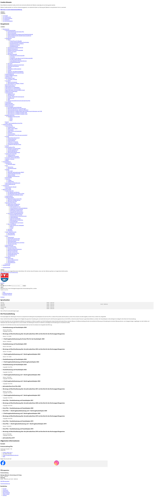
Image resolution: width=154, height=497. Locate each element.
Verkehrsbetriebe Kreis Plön (14, 173)
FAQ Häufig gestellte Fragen (16, 210)
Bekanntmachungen (9, 104)
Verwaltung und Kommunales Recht (16, 65)
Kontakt (4, 488)
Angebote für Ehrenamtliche (16, 209)
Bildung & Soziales (7, 189)
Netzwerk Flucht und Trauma (16, 222)
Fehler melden (6, 494)
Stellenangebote (11, 155)
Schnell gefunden (9, 92)
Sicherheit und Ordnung (13, 66)
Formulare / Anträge (12, 79)
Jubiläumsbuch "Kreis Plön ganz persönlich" (17, 135)
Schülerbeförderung (12, 254)
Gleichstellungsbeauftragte (14, 152)
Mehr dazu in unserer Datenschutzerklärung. (11, 9)
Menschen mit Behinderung (14, 200)
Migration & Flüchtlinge (10, 202)
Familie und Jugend (12, 51)
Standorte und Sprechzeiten (14, 148)
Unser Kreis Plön (9, 126)
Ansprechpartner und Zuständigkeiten (18, 208)
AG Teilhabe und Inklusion (13, 192)
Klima (6, 165)
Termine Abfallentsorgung (11, 75)
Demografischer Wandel (10, 187)
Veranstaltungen (9, 103)
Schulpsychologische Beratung (15, 249)
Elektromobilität (11, 175)
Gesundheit (10, 53)
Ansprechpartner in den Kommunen (18, 216)
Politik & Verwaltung (7, 124)
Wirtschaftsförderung (10, 184)
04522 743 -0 (7, 452)
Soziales (9, 67)
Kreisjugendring (11, 234)
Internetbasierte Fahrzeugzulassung (18, 61)
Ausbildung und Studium (13, 156)
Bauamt (7, 122)
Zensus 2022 (8, 188)
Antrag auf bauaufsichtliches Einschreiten (19, 42)
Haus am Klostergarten (13, 259)
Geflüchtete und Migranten (14, 204)
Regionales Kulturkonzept (13, 240)
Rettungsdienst (11, 261)
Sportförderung (11, 256)
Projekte (9, 180)
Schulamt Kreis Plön (12, 248)
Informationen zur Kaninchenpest (13, 88)
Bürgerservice (6, 29)
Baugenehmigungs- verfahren (17, 43)
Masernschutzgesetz (12, 82)
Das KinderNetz (11, 233)
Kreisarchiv (7, 263)
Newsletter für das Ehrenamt (16, 212)
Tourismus (7, 179)
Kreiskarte (10, 132)
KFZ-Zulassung (11, 95)
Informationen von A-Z (15, 206)
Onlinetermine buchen (10, 30)
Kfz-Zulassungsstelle (12, 54)
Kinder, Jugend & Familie (10, 232)
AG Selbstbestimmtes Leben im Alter (16, 193)
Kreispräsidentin (11, 140)
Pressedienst (8, 102)
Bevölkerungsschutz (9, 115)
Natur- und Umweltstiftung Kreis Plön (13, 123)
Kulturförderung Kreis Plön (14, 238)
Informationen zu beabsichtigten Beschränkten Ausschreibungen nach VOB (25, 111)
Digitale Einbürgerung (13, 49)
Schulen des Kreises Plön (13, 253)
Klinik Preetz (10, 258)
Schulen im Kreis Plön (13, 252)
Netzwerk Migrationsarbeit (16, 214)
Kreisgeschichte (11, 127)
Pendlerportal (11, 98)
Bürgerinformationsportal (13, 137)
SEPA (9, 99)
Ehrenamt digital (11, 164)
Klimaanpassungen (12, 168)
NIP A (11, 118)
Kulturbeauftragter (12, 241)
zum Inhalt (5, 15)
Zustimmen (3, 13)
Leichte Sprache (6, 267)
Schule (11, 228)
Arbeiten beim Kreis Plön (11, 153)
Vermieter (10, 229)
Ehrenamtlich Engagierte (13, 205)
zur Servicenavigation (8, 21)
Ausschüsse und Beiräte (13, 143)
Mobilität (7, 169)
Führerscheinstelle (12, 33)
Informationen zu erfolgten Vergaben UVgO (17, 114)
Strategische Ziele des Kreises (14, 144)
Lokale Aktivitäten (14, 217)
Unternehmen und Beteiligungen (12, 183)
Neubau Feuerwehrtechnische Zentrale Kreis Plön (19, 100)
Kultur (6, 236)
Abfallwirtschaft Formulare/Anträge (16, 72)
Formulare (12, 57)
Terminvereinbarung (5, 483)
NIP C (11, 120)
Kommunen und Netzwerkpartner (15, 213)
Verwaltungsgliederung (13, 149)
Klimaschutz (10, 167)
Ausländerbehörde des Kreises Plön (16, 31)
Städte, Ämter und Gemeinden (15, 131)
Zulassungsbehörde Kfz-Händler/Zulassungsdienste (19, 35)
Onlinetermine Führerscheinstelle (15, 50)
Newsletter (10, 230)
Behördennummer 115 (10, 84)
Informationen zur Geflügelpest (12, 87)
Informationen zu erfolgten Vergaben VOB (17, 112)
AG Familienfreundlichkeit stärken (15, 195)
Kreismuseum (11, 237)
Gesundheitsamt (11, 262)
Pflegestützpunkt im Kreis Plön (15, 198)
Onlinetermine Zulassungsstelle (17, 55)
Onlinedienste (8, 38)
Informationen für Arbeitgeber (17, 225)
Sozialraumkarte (9, 196)
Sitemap (5, 495)
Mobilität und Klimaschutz (14, 176)
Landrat (7, 145)
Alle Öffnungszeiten (4, 481)
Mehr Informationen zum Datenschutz (9, 272)
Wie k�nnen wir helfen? (5, 285)
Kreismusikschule (9, 245)
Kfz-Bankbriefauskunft (15, 62)
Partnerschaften (11, 133)
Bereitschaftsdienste (12, 151)
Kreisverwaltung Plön (10, 147)
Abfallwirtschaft (8, 76)
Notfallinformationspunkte (14, 116)
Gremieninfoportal (12, 139)
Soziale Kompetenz (9, 197)
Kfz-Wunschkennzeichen (15, 59)
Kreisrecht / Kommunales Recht (12, 157)
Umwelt (9, 70)
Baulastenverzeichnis (15, 45)
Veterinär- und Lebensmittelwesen (15, 71)
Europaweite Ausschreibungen (15, 107)
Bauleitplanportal (14, 46)
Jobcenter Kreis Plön (12, 201)
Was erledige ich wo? (10, 78)
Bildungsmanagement (13, 250)
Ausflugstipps (11, 181)
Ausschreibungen (9, 106)
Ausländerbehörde (9, 74)
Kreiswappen (11, 130)
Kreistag (7, 136)
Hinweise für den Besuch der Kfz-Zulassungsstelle (21, 58)
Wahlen (7, 160)
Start (4, 292)
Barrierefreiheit (6, 492)
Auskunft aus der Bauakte (16, 41)
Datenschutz (6, 491)
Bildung (12, 226)
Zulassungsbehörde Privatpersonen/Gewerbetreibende (20, 34)
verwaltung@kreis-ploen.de (10, 455)
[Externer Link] (3, 463)
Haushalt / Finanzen (9, 159)
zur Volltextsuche (7, 17)
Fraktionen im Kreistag (13, 141)
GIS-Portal (10, 63)
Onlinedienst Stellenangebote (14, 69)
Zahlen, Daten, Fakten (13, 128)
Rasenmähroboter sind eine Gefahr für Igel (15, 90)
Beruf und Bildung (12, 224)
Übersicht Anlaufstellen (15, 218)
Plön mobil (10, 171)
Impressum (5, 490)
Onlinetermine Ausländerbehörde (15, 47)
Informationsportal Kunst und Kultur (16, 242)
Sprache (2, 269)
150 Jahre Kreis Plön (12, 244)
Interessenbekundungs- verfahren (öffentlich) (18, 110)
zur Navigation (6, 19)
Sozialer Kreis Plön (9, 191)
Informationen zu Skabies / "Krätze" (16, 83)
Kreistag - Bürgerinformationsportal (16, 96)
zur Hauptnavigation (7, 18)
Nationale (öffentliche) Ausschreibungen (17, 108)
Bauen (9, 39)
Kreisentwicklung (7, 161)
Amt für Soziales (11, 37)
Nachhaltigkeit (8, 177)
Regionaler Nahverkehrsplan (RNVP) (16, 172)
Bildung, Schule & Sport (10, 246)
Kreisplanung (6, 185)
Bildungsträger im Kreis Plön (16, 220)
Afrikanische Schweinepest (11, 91)
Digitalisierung (8, 163)
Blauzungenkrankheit (10, 86)
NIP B (11, 119)
